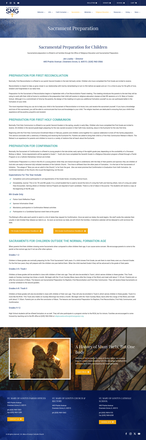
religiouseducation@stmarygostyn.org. (69, 316)
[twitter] (14, 3)
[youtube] (18, 3)
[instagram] (10, 3)
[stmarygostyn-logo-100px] (12, 8)
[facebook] (7, 3)
